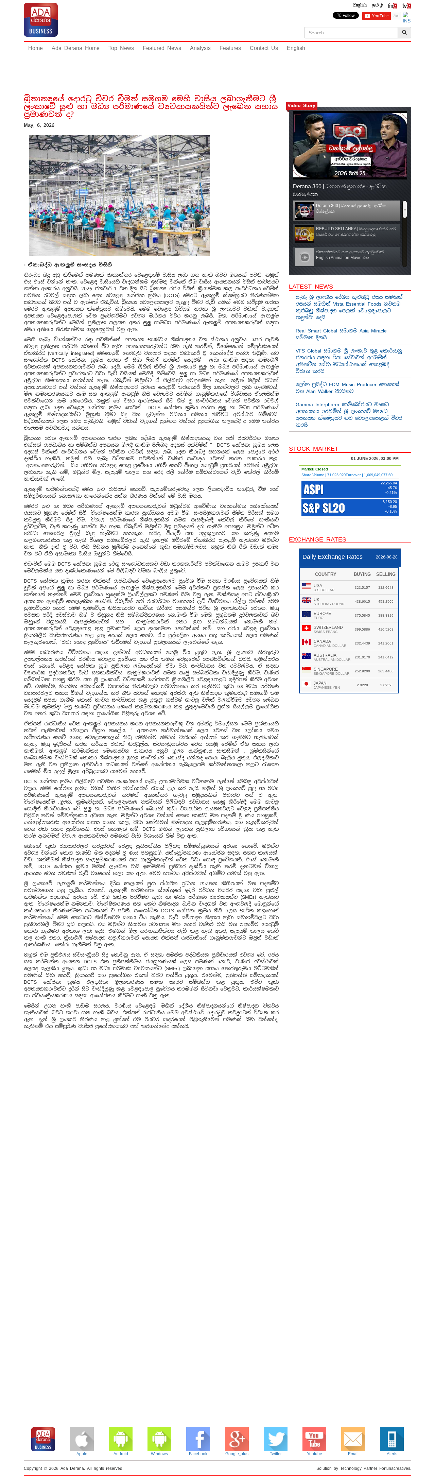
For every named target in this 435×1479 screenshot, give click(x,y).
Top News (121, 48)
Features (230, 48)
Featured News (162, 48)
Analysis (200, 48)
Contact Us (264, 48)
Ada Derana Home (76, 48)
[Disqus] (151, 1132)
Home (35, 48)
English (296, 48)
